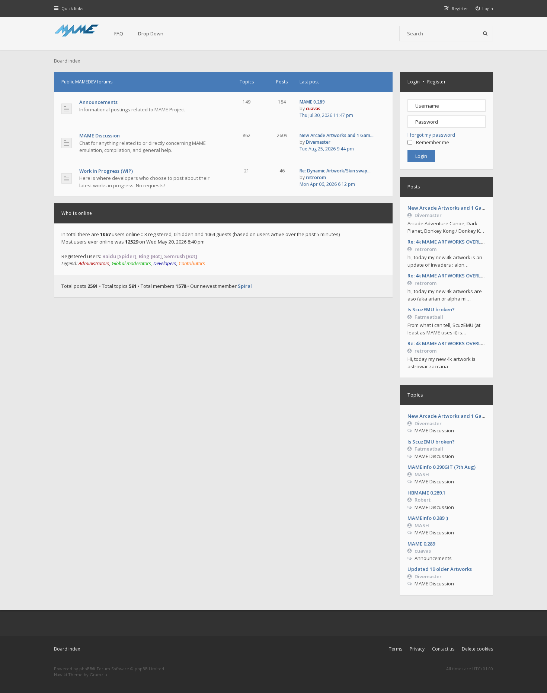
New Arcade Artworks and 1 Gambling (452, 207)
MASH (422, 474)
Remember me (432, 142)
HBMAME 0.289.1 (426, 492)
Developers (164, 263)
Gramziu (98, 674)
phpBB (85, 668)
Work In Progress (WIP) (106, 171)
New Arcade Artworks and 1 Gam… (337, 135)
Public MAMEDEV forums (86, 82)
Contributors (192, 263)
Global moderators (131, 263)
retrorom (425, 249)
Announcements (98, 102)
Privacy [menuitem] (417, 649)
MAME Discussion (99, 135)
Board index (67, 649)
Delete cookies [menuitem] (477, 649)
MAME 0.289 (421, 543)
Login (413, 82)
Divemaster (428, 215)
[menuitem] (484, 8)
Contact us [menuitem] (443, 649)
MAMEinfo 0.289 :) (427, 518)
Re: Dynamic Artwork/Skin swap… (335, 171)
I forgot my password (431, 134)
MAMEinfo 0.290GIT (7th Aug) (441, 467)
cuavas (423, 550)
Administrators (94, 263)
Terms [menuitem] (395, 649)
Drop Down (150, 33)
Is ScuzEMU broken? (431, 309)
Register (436, 82)
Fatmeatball (429, 317)
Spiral (245, 286)
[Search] (485, 33)
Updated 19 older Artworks (439, 569)
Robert (423, 499)
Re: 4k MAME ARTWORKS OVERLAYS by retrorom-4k (467, 241)
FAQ (118, 33)
